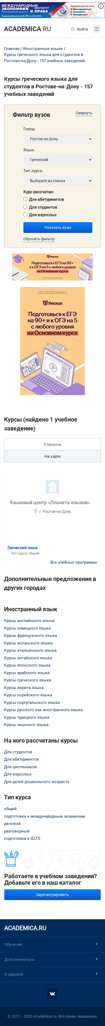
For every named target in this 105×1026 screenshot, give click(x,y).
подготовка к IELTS (22, 838)
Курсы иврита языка (24, 687)
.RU (27, 29)
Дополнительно (19, 959)
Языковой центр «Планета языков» (50, 502)
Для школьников (20, 766)
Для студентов (43, 207)
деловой (12, 823)
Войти (82, 29)
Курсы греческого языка (27, 680)
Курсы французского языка (30, 635)
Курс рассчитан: (38, 191)
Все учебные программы (73, 562)
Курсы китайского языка (28, 658)
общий (10, 808)
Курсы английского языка (29, 620)
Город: (29, 128)
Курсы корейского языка (28, 695)
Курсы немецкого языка (27, 628)
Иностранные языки (43, 48)
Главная (11, 48)
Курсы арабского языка (27, 672)
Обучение (13, 944)
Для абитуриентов (46, 199)
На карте (52, 456)
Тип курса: (33, 170)
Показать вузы (57, 227)
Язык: (29, 150)
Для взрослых (43, 214)
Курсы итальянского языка (30, 650)
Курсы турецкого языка (26, 717)
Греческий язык (23, 547)
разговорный (17, 831)
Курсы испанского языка (28, 643)
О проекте (13, 974)
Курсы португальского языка (32, 702)
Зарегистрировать (52, 895)
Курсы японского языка (27, 665)
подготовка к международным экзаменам (44, 816)
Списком (52, 444)
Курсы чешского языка (26, 724)
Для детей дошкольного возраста (36, 781)
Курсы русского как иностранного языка (43, 709)
